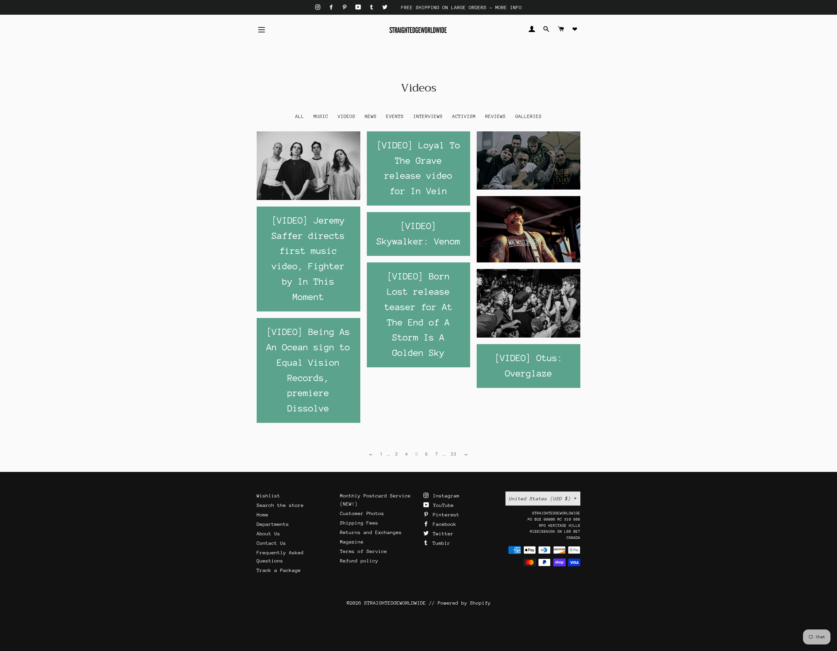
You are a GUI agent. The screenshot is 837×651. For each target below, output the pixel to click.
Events (395, 116)
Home (262, 514)
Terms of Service (363, 551)
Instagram (444, 495)
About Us (268, 533)
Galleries (528, 116)
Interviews (428, 116)
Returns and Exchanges (371, 532)
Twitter (441, 533)
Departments (273, 524)
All (299, 116)
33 (454, 454)
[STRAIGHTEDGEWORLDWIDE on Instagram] (319, 7)
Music (321, 116)
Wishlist (268, 495)
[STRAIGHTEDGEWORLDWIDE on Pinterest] (346, 7)
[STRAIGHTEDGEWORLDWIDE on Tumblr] (373, 7)
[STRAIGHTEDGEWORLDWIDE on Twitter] (384, 7)
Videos (346, 116)
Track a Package (279, 570)
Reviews (495, 116)
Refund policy (359, 560)
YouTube (442, 505)
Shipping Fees (359, 523)
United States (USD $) (540, 498)
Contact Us (271, 543)
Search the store (280, 505)
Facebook (443, 524)
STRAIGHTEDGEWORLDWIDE (395, 603)
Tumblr (440, 543)
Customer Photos (362, 513)
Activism (464, 116)
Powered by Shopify (464, 603)
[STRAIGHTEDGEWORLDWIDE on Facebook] (333, 7)
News (371, 116)
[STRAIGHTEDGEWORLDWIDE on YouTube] (359, 7)
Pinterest (444, 514)
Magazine (352, 541)
